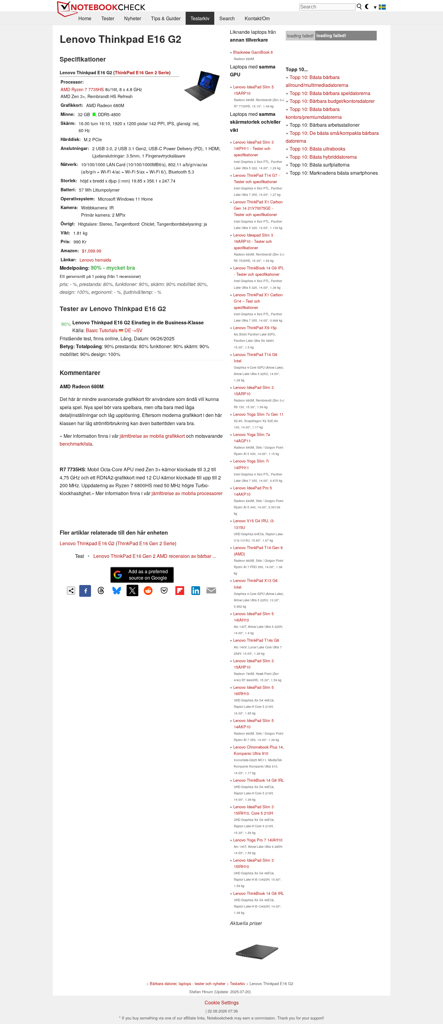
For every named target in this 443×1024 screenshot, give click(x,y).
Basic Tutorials (102, 330)
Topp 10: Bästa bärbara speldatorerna (330, 93)
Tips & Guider (166, 18)
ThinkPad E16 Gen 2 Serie (142, 72)
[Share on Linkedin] (195, 590)
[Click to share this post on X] (132, 590)
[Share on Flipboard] (179, 590)
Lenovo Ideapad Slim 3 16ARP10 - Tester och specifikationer (253, 241)
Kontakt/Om (257, 18)
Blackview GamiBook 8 (253, 52)
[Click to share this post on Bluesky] (116, 590)
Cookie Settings (222, 1002)
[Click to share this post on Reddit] (148, 590)
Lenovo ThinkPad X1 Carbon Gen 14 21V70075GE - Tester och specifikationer (258, 208)
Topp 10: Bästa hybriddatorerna (323, 156)
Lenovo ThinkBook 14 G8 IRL (258, 780)
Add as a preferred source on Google (148, 574)
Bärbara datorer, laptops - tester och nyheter (187, 983)
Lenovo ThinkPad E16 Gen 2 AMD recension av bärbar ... (154, 555)
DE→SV (133, 330)
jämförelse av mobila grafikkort (152, 435)
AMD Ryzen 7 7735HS (82, 89)
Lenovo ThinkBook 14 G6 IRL (258, 893)
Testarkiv (199, 18)
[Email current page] (211, 590)
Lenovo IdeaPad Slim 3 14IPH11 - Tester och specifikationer (253, 148)
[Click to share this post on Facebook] (85, 590)
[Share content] (71, 591)
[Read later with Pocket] (164, 590)
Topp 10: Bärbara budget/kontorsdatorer (332, 100)
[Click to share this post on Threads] (101, 590)
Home (84, 18)
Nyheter (132, 18)
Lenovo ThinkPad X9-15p (255, 327)
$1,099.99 (91, 250)
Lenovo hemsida (95, 259)
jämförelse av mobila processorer (187, 493)
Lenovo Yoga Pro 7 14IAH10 (257, 840)
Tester (107, 18)
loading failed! (300, 36)
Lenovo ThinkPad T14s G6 (256, 640)
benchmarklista (76, 443)
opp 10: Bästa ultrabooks (318, 148)
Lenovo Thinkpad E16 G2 (87, 543)
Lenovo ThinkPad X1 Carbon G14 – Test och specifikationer (258, 301)
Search (227, 18)
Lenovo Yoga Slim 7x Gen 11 (258, 414)
